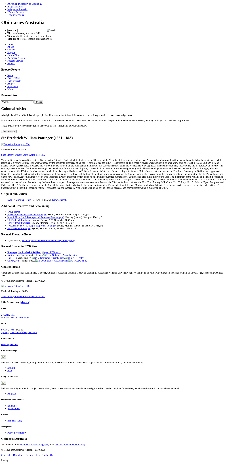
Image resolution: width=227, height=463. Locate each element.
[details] (25, 302)
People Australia (15, 6)
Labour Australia (15, 15)
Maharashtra (17, 317)
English (11, 367)
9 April (4, 329)
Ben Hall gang (14, 420)
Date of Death (14, 81)
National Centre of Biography (34, 444)
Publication (12, 86)
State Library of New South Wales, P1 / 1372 (23, 155)
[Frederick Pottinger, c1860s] (15, 144)
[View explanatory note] (3, 357)
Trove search (13, 211)
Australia (32, 332)
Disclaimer (18, 455)
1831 (13, 315)
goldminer (12, 405)
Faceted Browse (15, 60)
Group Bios (13, 55)
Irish (9, 370)
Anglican (11, 393)
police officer (13, 408)
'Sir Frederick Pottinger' (18, 220)
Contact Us (47, 455)
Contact (11, 49)
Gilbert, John (13, 260)
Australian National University (70, 444)
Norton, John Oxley (17, 255)
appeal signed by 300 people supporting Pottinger (31, 225)
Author (10, 83)
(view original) (59, 200)
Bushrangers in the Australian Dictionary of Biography (48, 240)
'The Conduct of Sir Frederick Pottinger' (26, 214)
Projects (11, 52)
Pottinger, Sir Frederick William (24, 252)
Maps (10, 89)
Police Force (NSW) (17, 432)
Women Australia (15, 12)
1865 (11, 329)
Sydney (4, 332)
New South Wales (18, 332)
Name (10, 75)
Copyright (6, 455)
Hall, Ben (12, 258)
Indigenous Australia (17, 9)
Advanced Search (16, 58)
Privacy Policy (33, 455)
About (10, 47)
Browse (11, 63)
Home (10, 44)
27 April (5, 315)
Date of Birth (13, 78)
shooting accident (9, 344)
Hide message (8, 131)
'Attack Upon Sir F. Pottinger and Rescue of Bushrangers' (35, 217)
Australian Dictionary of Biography (24, 3)
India (26, 317)
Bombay (5, 317)
